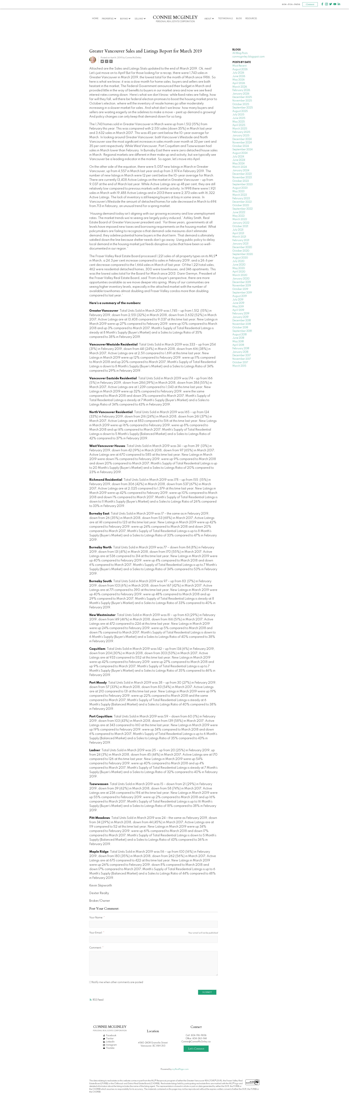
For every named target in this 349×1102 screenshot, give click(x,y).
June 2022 (238, 212)
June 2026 (238, 76)
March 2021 (239, 237)
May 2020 (238, 268)
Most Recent (239, 66)
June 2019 (238, 303)
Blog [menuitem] (239, 18)
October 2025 (240, 104)
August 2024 (240, 153)
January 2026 (240, 94)
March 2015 (239, 366)
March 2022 (239, 219)
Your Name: (96, 917)
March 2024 (239, 167)
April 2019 (238, 310)
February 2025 (241, 132)
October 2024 (240, 146)
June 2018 (238, 338)
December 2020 (242, 247)
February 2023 (241, 198)
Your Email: (96, 933)
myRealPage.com (180, 1069)
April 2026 (238, 83)
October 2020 (240, 251)
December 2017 (241, 355)
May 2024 (238, 163)
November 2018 (241, 324)
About (207, 19)
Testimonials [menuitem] (225, 18)
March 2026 (239, 87)
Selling (139, 19)
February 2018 (240, 348)
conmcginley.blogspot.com (248, 56)
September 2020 (242, 254)
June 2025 (238, 118)
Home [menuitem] (95, 18)
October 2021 (240, 226)
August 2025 (240, 111)
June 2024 (238, 160)
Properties (108, 19)
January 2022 (240, 223)
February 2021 (240, 240)
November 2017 (241, 359)
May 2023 (238, 191)
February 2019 (240, 313)
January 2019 (240, 317)
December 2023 (242, 174)
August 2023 (240, 188)
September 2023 (242, 184)
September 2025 (242, 107)
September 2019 (242, 292)
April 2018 (238, 345)
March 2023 (239, 195)
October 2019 (240, 289)
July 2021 (237, 230)
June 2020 (238, 265)
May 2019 (238, 306)
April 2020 (238, 271)
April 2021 (238, 233)
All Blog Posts (240, 53)
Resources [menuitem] (251, 18)
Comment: (95, 948)
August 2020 (240, 258)
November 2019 (241, 285)
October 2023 (240, 181)
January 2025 (240, 135)
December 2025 (242, 97)
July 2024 (238, 156)
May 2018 (238, 341)
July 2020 (238, 261)
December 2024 (242, 139)
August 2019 (239, 296)
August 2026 (240, 69)
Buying (124, 19)
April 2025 (238, 125)
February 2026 (241, 90)
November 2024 (242, 142)
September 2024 (242, 149)
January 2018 (240, 352)
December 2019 (241, 282)
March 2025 (239, 128)
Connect (310, 4)
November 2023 (242, 177)
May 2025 (238, 122)
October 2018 (240, 327)
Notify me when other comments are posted (117, 982)
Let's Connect (196, 1048)
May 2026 (238, 80)
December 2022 (242, 202)
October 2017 (240, 362)
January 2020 (240, 278)
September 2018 (242, 331)
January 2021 (240, 244)
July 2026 (238, 73)
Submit (207, 992)
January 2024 (240, 170)
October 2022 (240, 205)
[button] (322, 4)
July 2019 (237, 299)
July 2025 (238, 114)
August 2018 (239, 334)
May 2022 (238, 216)
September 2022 (242, 209)
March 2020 (239, 275)
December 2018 (241, 320)
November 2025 (242, 101)
